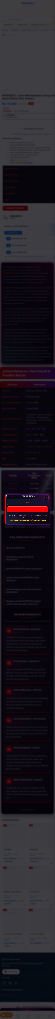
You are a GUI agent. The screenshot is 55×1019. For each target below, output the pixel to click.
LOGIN (28, 502)
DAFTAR (27, 509)
